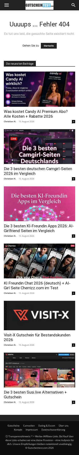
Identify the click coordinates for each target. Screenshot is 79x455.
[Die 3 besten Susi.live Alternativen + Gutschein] (39, 370)
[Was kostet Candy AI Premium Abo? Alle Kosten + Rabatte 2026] (39, 89)
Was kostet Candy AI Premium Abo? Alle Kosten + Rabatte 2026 (36, 114)
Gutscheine (13, 425)
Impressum (32, 429)
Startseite (49, 45)
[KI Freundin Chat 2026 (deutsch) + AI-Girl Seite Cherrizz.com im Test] (39, 261)
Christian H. (10, 121)
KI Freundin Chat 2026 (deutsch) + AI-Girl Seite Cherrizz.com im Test (37, 285)
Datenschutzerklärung (53, 429)
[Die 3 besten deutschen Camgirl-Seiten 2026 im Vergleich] (39, 146)
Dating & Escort (46, 425)
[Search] (73, 5)
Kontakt (18, 429)
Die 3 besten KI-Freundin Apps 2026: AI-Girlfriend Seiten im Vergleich (39, 228)
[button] (6, 5)
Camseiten (29, 425)
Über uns (63, 425)
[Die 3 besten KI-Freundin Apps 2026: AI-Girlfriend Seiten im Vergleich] (39, 203)
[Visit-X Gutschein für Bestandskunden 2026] (39, 315)
